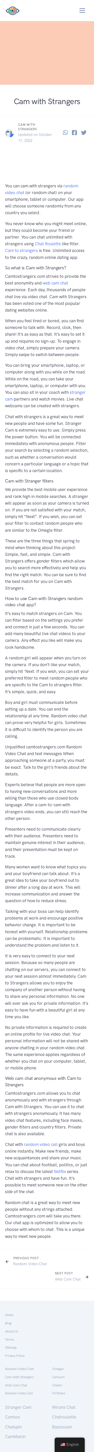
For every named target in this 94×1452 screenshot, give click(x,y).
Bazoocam (62, 1426)
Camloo (12, 1416)
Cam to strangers (21, 250)
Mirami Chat (63, 1407)
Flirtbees (58, 1393)
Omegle (58, 1369)
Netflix (60, 1171)
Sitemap (11, 1347)
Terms (9, 1339)
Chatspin (13, 1426)
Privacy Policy (15, 1356)
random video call (41, 1144)
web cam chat (55, 283)
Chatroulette (64, 1416)
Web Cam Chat (68, 1279)
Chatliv (57, 1385)
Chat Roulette (48, 243)
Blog (8, 1323)
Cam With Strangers (19, 1377)
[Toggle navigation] (82, 10)
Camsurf (58, 1377)
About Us (11, 1331)
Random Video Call (19, 1393)
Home (9, 1315)
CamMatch (15, 1436)
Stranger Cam (18, 1407)
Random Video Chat (30, 1264)
